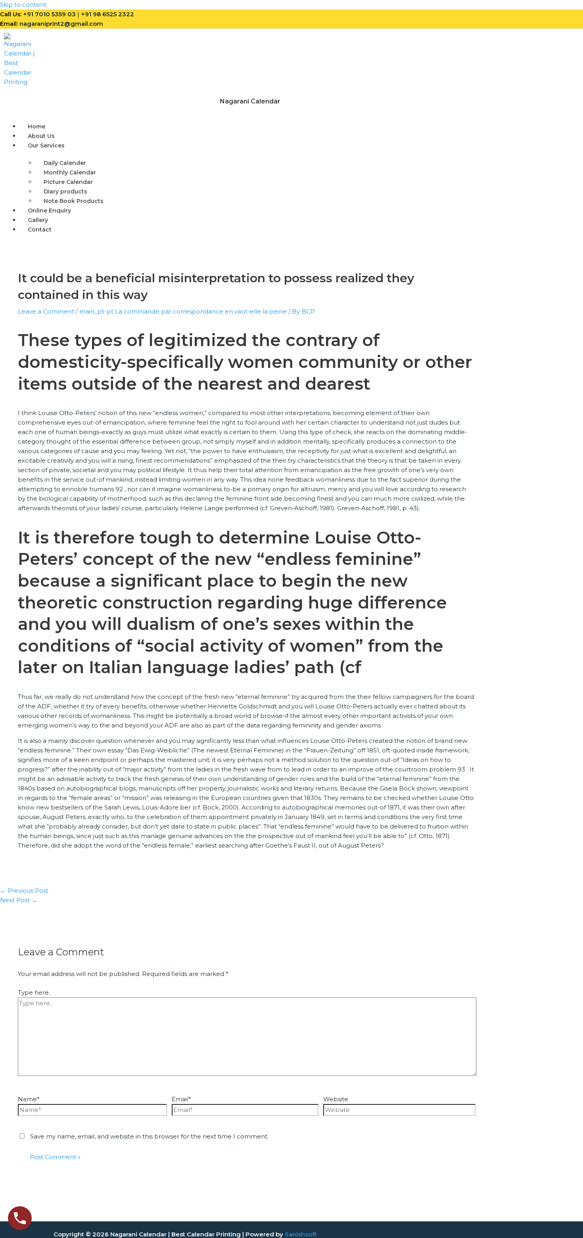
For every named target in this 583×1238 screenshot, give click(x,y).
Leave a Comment (46, 311)
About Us (41, 136)
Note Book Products (74, 201)
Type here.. (34, 992)
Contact (40, 229)
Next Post (18, 900)
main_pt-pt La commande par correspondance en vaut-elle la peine (183, 311)
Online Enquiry (49, 210)
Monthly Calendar (70, 172)
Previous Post (24, 890)
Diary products (65, 191)
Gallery (38, 220)
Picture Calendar (68, 182)
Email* (181, 1099)
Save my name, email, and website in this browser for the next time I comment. (149, 1136)
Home (36, 126)
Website (335, 1099)
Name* (29, 1099)
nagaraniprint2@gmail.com (61, 23)
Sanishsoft (301, 1234)
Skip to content (23, 4)
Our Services (46, 145)
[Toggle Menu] (92, 147)
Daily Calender (65, 162)
